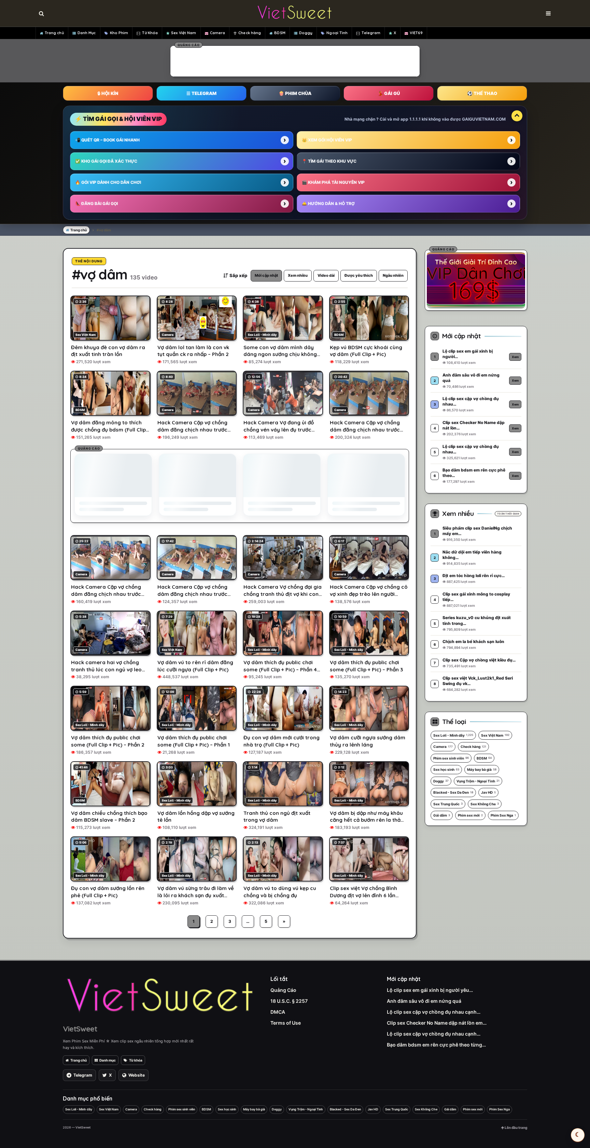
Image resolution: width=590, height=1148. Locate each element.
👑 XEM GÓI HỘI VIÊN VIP (327, 139)
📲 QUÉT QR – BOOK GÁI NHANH (107, 139)
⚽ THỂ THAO (482, 93)
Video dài (326, 275)
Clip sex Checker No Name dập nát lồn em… (437, 1023)
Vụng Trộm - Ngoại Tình (478, 781)
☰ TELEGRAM (201, 93)
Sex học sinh (446, 769)
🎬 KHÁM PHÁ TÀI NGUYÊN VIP (333, 182)
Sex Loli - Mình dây (453, 735)
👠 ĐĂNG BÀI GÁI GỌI (96, 203)
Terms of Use (285, 1023)
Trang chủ (54, 32)
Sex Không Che (484, 804)
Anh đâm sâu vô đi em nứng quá (424, 1001)
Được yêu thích (359, 275)
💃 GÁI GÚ (389, 93)
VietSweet (80, 1029)
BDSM (279, 32)
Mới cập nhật (266, 275)
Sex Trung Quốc (448, 804)
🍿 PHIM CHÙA (295, 93)
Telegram (371, 32)
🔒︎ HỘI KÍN (108, 93)
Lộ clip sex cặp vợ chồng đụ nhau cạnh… (433, 1012)
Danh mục (107, 1060)
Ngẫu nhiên (393, 275)
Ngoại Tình (337, 32)
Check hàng (249, 32)
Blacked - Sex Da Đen (453, 792)
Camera (217, 32)
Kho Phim (119, 32)
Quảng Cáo (283, 990)
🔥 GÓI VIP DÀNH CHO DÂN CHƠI (108, 182)
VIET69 (416, 32)
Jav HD (488, 792)
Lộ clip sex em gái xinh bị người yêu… (430, 990)
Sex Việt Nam (183, 32)
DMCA (277, 1012)
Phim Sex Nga (503, 815)
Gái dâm (441, 815)
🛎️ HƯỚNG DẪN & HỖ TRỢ (328, 203)
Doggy (306, 32)
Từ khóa (135, 1060)
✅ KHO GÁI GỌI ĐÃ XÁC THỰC (106, 161)
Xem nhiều (298, 275)
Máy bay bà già (481, 769)
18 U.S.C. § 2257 (289, 1001)
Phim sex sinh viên (451, 758)
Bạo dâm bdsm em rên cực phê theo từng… (436, 1045)
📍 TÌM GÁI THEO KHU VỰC (329, 161)
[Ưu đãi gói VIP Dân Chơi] (476, 279)
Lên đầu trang (515, 1127)
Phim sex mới (470, 815)
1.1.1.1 (415, 119)
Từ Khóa (150, 32)
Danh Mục (87, 32)
